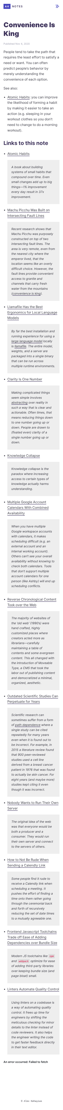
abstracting (19, 402)
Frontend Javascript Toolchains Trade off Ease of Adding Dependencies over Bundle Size (32, 937)
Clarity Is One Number (24, 379)
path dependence (27, 725)
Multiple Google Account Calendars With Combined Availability (28, 507)
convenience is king (26, 293)
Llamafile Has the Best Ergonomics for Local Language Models (32, 312)
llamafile (20, 346)
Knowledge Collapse (23, 455)
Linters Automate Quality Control (33, 989)
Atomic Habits (18, 97)
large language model (26, 341)
